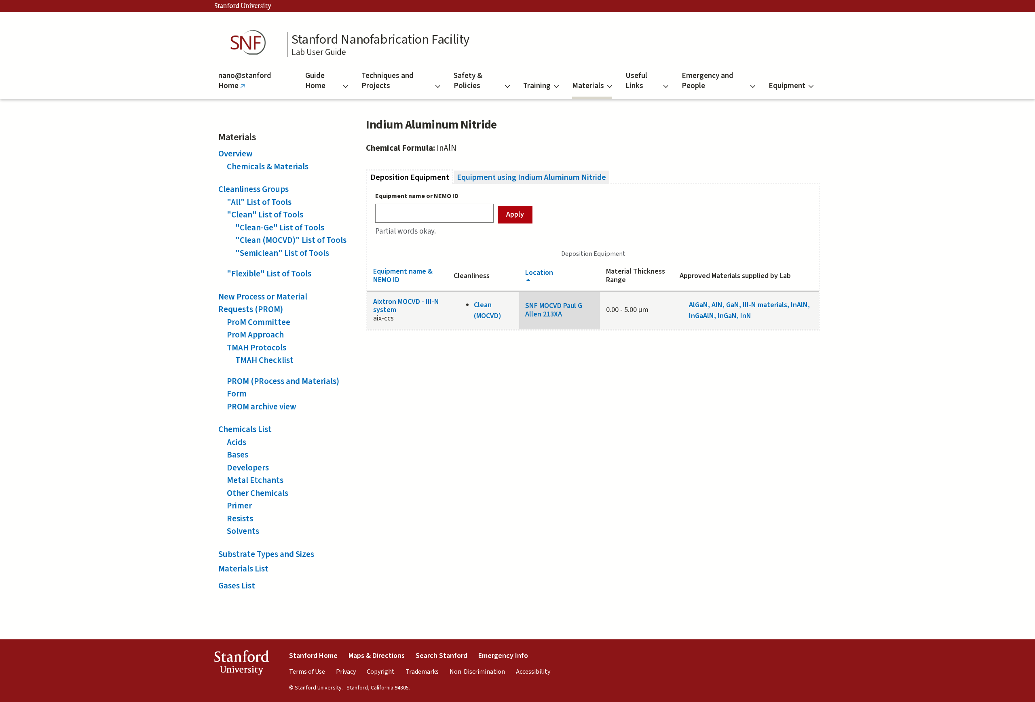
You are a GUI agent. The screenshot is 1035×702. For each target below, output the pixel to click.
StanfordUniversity (241, 664)
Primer (239, 506)
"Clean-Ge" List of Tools (279, 227)
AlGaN (698, 305)
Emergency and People (707, 80)
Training (537, 85)
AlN (717, 305)
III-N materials (765, 305)
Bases (237, 455)
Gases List (236, 586)
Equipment (787, 85)
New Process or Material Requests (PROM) (262, 303)
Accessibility (533, 671)
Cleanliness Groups (253, 189)
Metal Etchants (255, 480)
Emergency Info (503, 656)
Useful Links (636, 80)
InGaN (727, 316)
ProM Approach (255, 335)
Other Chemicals (257, 493)
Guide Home (315, 80)
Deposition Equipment (411, 177)
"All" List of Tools (259, 202)
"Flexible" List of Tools (269, 274)
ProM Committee (258, 322)
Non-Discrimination (477, 671)
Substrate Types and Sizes (266, 554)
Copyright (381, 671)
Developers (248, 468)
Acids (236, 442)
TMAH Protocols (256, 348)
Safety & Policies (468, 80)
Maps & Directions (377, 656)
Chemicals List (245, 429)
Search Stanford (441, 656)
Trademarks (422, 671)
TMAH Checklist (264, 360)
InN (745, 316)
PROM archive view (261, 407)
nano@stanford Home (244, 84)
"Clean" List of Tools (265, 215)
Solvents (243, 531)
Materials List (243, 569)
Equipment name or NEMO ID (416, 196)
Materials (588, 85)
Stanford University (243, 6)
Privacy (346, 671)
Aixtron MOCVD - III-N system (406, 306)
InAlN (799, 305)
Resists (240, 518)
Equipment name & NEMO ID (403, 275)
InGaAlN (701, 316)
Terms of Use (307, 671)
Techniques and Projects (387, 80)
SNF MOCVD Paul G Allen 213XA (553, 310)
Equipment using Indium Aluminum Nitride (531, 177)
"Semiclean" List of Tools (282, 253)
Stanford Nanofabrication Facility (380, 39)
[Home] (250, 42)
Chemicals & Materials (267, 166)
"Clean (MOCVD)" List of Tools (290, 240)
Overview (235, 154)
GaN (732, 305)
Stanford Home (313, 656)
